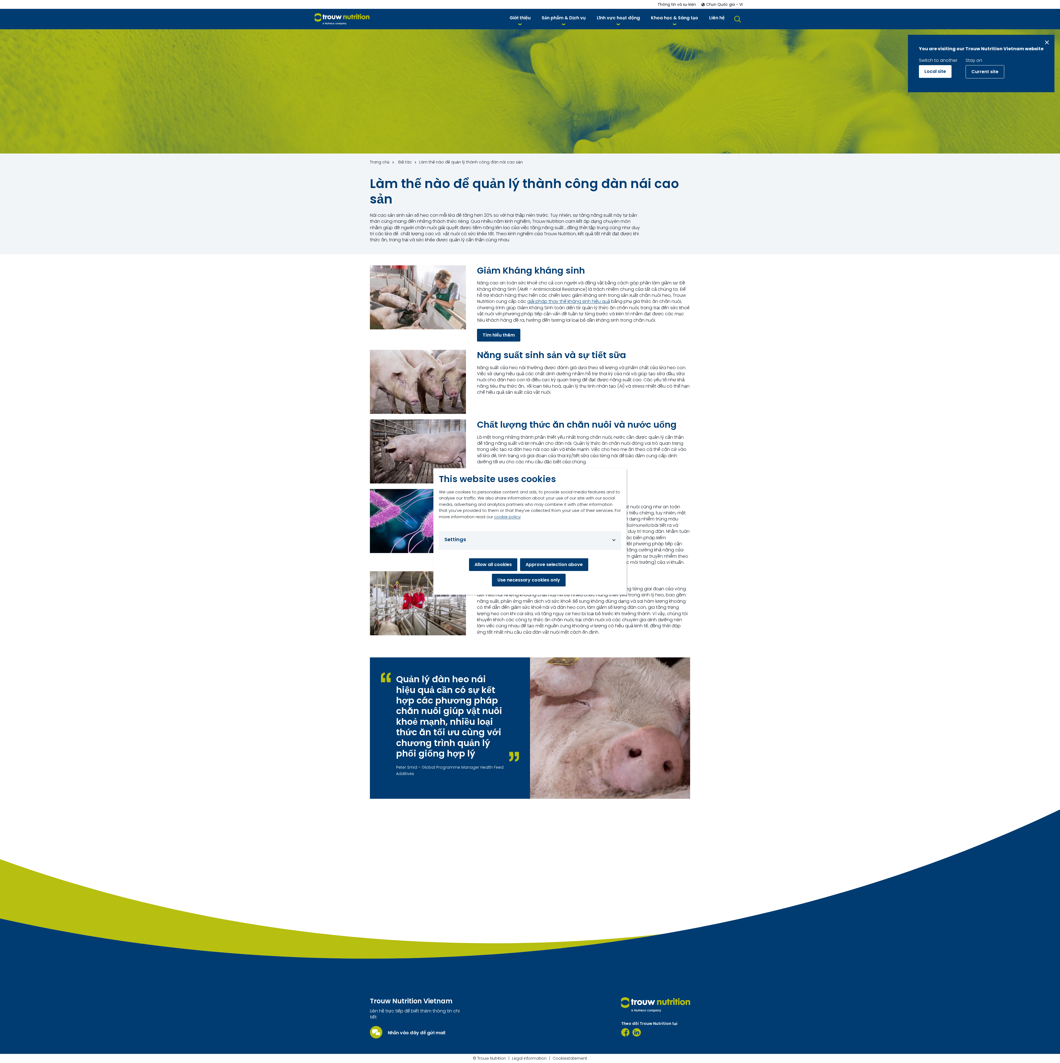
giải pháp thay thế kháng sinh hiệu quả (568, 301)
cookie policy (507, 517)
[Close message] (1046, 42)
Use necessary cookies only (528, 580)
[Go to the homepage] (655, 1004)
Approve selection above (554, 564)
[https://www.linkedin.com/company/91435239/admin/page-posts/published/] (636, 1032)
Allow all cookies (493, 564)
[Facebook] (625, 1032)
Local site (935, 71)
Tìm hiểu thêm (499, 335)
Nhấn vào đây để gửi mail (416, 1033)
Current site (984, 71)
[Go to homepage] (342, 19)
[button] (520, 19)
